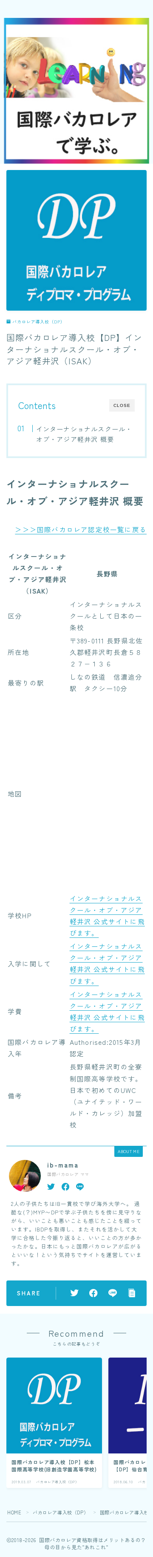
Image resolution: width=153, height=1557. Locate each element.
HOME (14, 1512)
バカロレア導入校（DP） (38, 321)
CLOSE (121, 405)
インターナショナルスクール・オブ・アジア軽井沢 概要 (84, 434)
